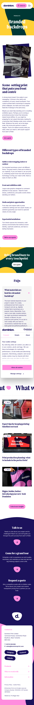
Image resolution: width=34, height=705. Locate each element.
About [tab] (28, 335)
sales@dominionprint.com (15, 646)
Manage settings (16, 373)
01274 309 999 (11, 644)
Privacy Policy (8, 684)
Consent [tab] (6, 335)
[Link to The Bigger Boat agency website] (20, 695)
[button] (17, 542)
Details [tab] (17, 335)
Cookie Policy (16, 684)
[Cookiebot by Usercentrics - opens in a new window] (24, 330)
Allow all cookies (17, 367)
